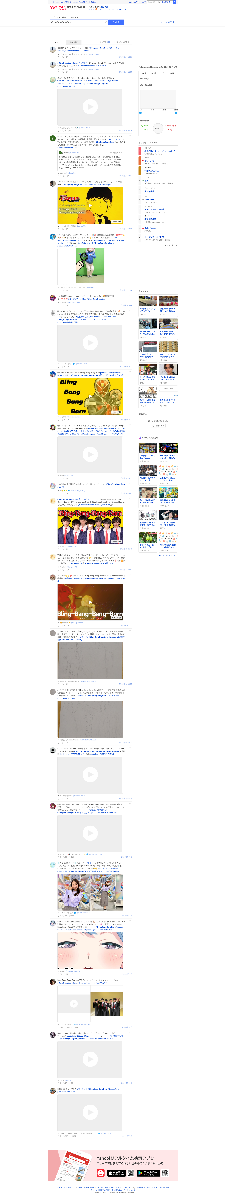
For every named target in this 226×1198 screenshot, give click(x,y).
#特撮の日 (114, 375)
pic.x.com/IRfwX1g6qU (66, 698)
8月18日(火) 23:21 (125, 131)
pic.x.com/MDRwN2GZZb (67, 322)
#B (85, 184)
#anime (60, 930)
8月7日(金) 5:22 (126, 420)
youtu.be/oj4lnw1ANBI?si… (89, 505)
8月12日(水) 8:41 (126, 305)
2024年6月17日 (126, 857)
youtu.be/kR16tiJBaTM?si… (78, 1036)
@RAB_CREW (106, 1133)
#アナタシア (93, 499)
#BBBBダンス (94, 871)
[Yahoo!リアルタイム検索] (67, 6)
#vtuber (91, 428)
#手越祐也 (69, 578)
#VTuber (97, 240)
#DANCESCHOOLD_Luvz (105, 317)
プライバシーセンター (104, 1188)
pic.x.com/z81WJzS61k (67, 246)
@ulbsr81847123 (79, 796)
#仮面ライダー (103, 375)
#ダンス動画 (100, 319)
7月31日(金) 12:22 (125, 743)
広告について (128, 1188)
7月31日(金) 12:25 (125, 684)
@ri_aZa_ (68, 1080)
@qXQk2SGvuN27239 (88, 681)
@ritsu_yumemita (74, 971)
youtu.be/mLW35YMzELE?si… (102, 754)
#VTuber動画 (118, 431)
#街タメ (90, 863)
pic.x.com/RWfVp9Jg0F (114, 434)
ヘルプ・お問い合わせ (160, 1188)
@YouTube (62, 375)
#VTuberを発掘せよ (82, 431)
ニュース (83, 17)
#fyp (109, 81)
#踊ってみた (114, 48)
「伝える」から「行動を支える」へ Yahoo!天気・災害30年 (73, 2)
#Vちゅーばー (106, 431)
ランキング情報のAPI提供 (101, 1190)
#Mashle (100, 434)
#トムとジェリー (116, 139)
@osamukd (90, 287)
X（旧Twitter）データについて (123, 1190)
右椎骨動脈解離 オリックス (167, 2)
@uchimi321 (81, 226)
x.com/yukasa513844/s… (67, 147)
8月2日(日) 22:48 (126, 549)
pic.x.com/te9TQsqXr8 (97, 983)
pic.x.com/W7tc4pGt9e (102, 930)
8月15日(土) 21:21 (125, 290)
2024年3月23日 (126, 1083)
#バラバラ (84, 637)
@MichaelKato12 (95, 54)
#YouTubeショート (86, 243)
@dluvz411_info (81, 364)
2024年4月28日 (126, 1027)
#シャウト (92, 813)
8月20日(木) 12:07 (125, 72)
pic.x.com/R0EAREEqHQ (72, 640)
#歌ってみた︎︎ (79, 578)
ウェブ (52, 17)
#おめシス (114, 240)
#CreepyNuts (80, 299)
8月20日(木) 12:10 (125, 57)
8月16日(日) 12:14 (125, 229)
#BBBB (77, 751)
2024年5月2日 (127, 916)
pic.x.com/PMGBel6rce (110, 871)
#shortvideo (62, 83)
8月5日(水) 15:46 (126, 493)
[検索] (174, 2)
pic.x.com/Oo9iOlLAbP (66, 1092)
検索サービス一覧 (143, 1188)
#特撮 (121, 375)
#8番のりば (102, 810)
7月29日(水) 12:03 (125, 798)
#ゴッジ (71, 299)
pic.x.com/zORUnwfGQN (107, 813)
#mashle (119, 927)
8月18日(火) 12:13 (125, 176)
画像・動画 (74, 42)
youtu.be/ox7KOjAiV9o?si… (111, 372)
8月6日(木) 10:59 (126, 478)
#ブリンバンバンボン (86, 319)
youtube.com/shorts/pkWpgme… (79, 930)
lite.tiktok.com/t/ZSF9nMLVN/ (72, 754)
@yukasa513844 (74, 153)
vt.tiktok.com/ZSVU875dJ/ (95, 66)
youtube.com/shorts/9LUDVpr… (77, 51)
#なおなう (61, 487)
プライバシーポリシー (85, 1188)
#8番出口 (93, 810)
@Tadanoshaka (84, 128)
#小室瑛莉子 (113, 868)
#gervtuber (109, 428)
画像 (58, 17)
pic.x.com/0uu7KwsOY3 (104, 1039)
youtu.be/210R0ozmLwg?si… (101, 184)
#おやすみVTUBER (65, 431)
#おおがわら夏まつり (85, 317)
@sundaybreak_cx (83, 913)
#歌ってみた (73, 83)
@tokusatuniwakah (73, 417)
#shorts (60, 51)
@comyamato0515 (83, 1024)
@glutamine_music (96, 854)
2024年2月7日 (127, 1136)
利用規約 (118, 1188)
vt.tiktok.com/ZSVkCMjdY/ (96, 81)
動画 (64, 17)
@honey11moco (77, 623)
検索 (117, 22)
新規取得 (104, 7)
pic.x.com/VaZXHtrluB (66, 86)
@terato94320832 (73, 302)
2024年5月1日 (127, 974)
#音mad (74, 375)
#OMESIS (105, 240)
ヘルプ (143, 2)
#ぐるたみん (82, 813)
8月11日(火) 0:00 (126, 367)
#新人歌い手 (115, 1036)
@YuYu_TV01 (69, 475)
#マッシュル (82, 983)
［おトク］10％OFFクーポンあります (112, 9)
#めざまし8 (102, 868)
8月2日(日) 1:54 (126, 625)
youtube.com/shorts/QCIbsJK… (70, 240)
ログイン (90, 9)
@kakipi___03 (72, 546)
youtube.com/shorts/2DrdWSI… (70, 81)
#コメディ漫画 (113, 695)
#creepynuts (83, 83)
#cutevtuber (120, 428)
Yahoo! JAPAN (133, 2)
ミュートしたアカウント (168, 22)
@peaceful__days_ (78, 490)
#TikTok (81, 66)
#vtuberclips (100, 428)
